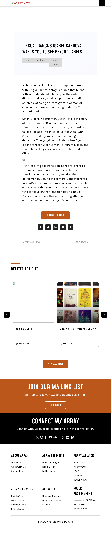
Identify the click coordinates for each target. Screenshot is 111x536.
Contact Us (17, 471)
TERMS (50, 522)
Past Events (80, 504)
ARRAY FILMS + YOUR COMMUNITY (78, 329)
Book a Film (49, 466)
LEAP (76, 471)
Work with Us (18, 466)
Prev (7, 315)
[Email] (63, 227)
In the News (49, 471)
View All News (55, 364)
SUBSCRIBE (55, 405)
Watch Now (17, 500)
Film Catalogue (51, 462)
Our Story (16, 462)
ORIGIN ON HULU (24, 329)
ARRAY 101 (79, 462)
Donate (78, 475)
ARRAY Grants (81, 466)
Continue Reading (55, 215)
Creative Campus (52, 495)
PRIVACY (42, 522)
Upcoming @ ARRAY (85, 499)
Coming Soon (18, 504)
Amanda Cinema (51, 500)
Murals (46, 504)
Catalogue (17, 495)
